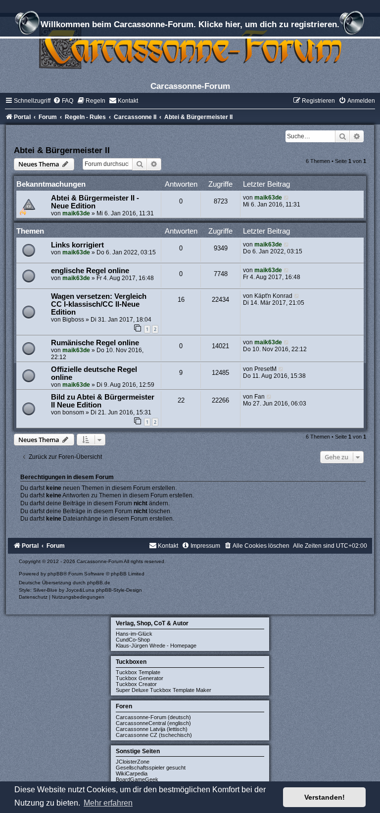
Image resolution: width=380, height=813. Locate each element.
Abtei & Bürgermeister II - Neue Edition (95, 202)
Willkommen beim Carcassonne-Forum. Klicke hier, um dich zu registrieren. (190, 24)
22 (181, 400)
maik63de (76, 213)
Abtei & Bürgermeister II (62, 150)
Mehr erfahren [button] (108, 803)
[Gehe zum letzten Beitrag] (287, 197)
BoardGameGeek (137, 779)
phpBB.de (98, 582)
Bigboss (73, 319)
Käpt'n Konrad (273, 295)
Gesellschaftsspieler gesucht (151, 768)
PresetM (265, 369)
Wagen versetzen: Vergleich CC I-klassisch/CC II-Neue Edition (98, 304)
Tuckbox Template (138, 672)
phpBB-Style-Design (119, 590)
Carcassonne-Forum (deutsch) (153, 717)
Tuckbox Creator (136, 684)
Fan (259, 396)
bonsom (73, 412)
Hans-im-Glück (134, 634)
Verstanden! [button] (324, 797)
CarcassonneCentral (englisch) (153, 723)
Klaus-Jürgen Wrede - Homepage (156, 646)
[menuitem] (63, 100)
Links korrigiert (77, 245)
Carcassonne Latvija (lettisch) (152, 729)
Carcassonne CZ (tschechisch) (154, 735)
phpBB (55, 573)
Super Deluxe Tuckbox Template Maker (163, 690)
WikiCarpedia (131, 773)
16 (181, 299)
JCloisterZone (132, 762)
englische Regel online (90, 271)
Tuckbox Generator (139, 678)
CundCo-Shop (133, 640)
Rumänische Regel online (95, 343)
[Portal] (190, 46)
